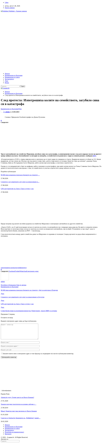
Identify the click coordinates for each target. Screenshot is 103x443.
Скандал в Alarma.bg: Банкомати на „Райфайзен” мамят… (20, 418)
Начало (7, 73)
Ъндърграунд (9, 79)
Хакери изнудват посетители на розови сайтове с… (18, 404)
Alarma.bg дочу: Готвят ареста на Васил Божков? (17, 397)
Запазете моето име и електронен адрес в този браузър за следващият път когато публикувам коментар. (38, 353)
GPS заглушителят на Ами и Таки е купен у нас (17, 189)
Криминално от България (13, 75)
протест (24, 268)
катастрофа (17, 268)
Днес (6, 81)
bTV (94, 156)
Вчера (7, 83)
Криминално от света (12, 77)
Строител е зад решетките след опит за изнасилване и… (20, 182)
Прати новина (10, 8)
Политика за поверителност (14, 432)
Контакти (8, 434)
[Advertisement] (51, 28)
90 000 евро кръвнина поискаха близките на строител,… (20, 175)
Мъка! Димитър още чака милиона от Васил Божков (19, 411)
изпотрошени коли (7, 268)
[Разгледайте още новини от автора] (5, 280)
